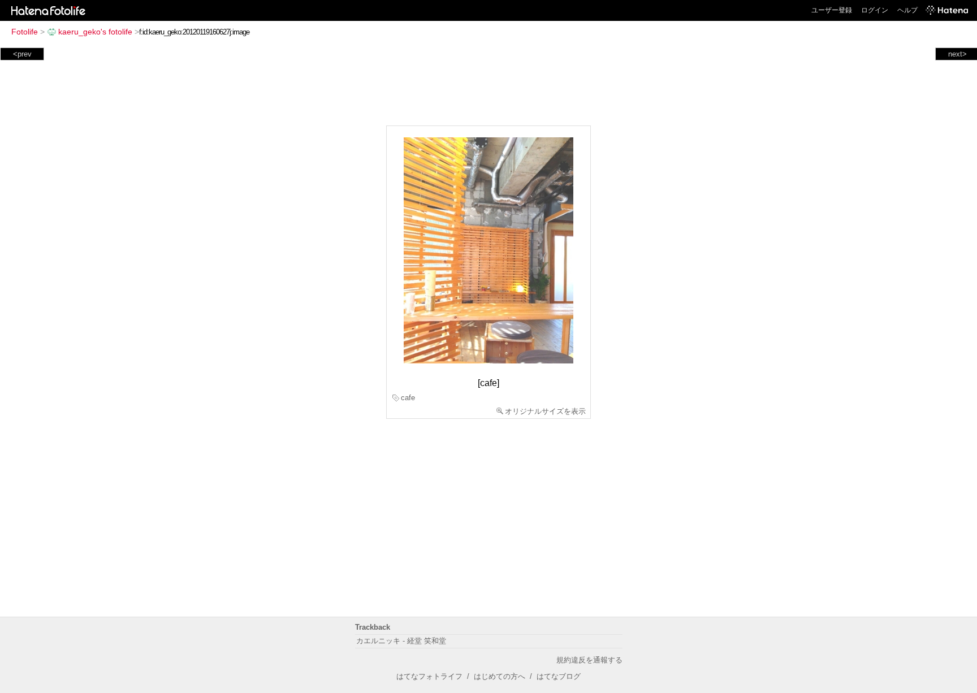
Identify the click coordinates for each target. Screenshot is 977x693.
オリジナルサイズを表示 (545, 411)
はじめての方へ (499, 676)
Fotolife (24, 31)
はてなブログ (559, 676)
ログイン (874, 10)
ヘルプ (907, 10)
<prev (22, 54)
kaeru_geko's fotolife (95, 31)
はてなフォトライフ (429, 676)
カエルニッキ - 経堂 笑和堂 (401, 640)
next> (957, 54)
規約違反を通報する (589, 660)
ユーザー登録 (831, 10)
